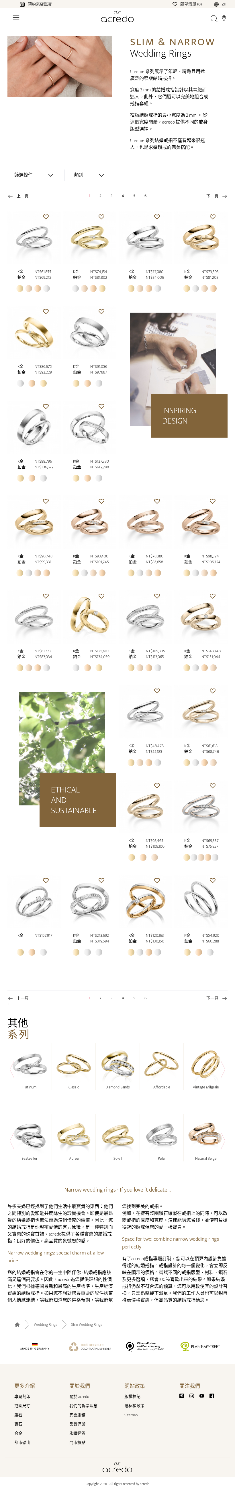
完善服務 (77, 1415)
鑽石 (18, 1415)
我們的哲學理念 (83, 1405)
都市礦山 (22, 1442)
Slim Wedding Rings (86, 1324)
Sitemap (131, 1415)
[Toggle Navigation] (16, 17)
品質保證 (77, 1424)
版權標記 (132, 1396)
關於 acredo (79, 1396)
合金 (18, 1433)
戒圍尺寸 (22, 1405)
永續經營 (77, 1433)
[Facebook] (211, 1395)
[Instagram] (194, 1395)
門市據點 (77, 1442)
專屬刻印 (22, 1396)
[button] (46, 216)
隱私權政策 (134, 1405)
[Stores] (224, 18)
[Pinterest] (184, 1395)
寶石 (18, 1424)
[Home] (117, 16)
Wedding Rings (45, 1324)
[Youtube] (204, 1395)
